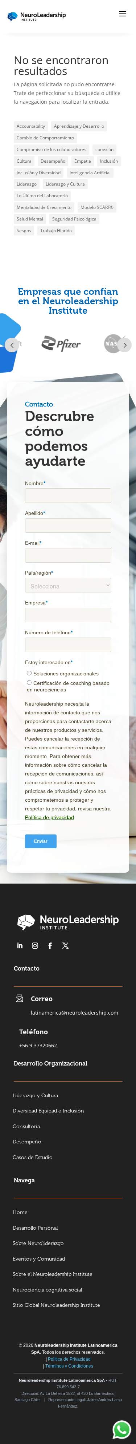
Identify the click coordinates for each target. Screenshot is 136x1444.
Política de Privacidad (69, 1359)
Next (124, 345)
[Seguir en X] (65, 946)
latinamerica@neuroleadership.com (74, 1012)
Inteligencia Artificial (90, 173)
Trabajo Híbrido (56, 230)
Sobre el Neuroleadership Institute (52, 1274)
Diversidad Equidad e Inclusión (48, 1111)
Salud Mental (30, 219)
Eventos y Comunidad (39, 1259)
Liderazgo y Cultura (65, 184)
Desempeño (53, 161)
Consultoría (26, 1127)
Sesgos (24, 230)
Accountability (31, 126)
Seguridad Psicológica (74, 219)
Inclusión (109, 161)
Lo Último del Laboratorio (42, 196)
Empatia (82, 161)
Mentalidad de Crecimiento (44, 207)
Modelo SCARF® (97, 207)
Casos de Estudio (33, 1158)
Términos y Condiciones (69, 1366)
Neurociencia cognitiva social (47, 1290)
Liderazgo (27, 184)
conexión (104, 149)
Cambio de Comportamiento (45, 138)
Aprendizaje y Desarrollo (79, 126)
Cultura (24, 161)
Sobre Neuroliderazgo (38, 1243)
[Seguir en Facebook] (50, 946)
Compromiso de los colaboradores (51, 149)
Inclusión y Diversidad (39, 173)
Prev (12, 345)
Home (20, 1212)
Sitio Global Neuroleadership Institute (56, 1305)
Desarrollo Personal (35, 1228)
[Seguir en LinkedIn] (20, 946)
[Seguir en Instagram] (35, 946)
